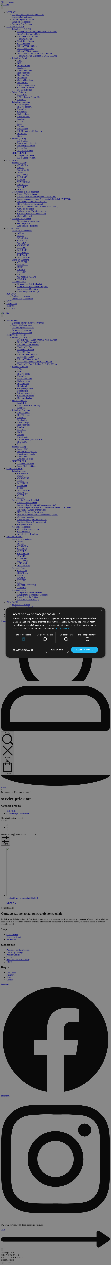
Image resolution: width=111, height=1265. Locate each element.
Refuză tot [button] (57, 649)
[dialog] (55, 632)
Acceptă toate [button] (84, 649)
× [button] (101, 611)
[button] (23, 650)
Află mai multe (62, 628)
